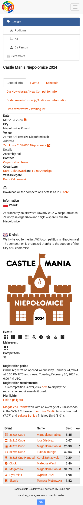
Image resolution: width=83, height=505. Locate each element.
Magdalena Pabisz (15, 407)
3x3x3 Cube (17, 434)
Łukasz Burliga (42, 171)
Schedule (52, 83)
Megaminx (16, 469)
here (66, 192)
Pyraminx (15, 475)
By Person (21, 47)
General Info (15, 83)
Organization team (15, 162)
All (16, 39)
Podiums (20, 30)
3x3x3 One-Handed (22, 457)
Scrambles (18, 56)
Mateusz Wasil (46, 463)
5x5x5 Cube (17, 452)
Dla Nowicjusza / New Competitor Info (32, 91)
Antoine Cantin (46, 411)
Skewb (13, 480)
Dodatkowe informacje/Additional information (37, 100)
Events (34, 83)
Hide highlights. (13, 400)
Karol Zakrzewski (14, 171)
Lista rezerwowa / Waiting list (26, 109)
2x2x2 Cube (17, 440)
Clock (13, 463)
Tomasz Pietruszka (49, 480)
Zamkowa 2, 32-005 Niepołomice (24, 145)
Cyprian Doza (45, 475)
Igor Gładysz (45, 440)
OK (41, 502)
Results (16, 22)
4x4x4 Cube (17, 446)
